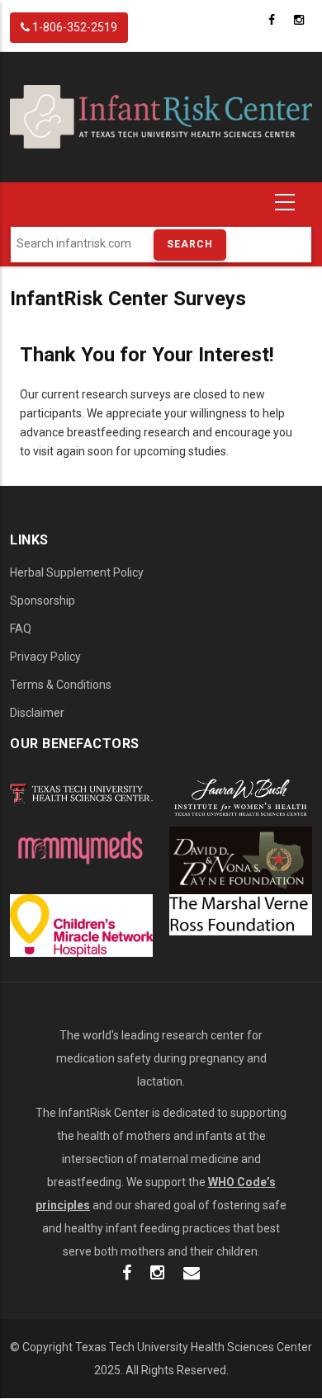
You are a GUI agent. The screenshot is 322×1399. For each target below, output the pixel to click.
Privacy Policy (45, 656)
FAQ (20, 628)
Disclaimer (37, 712)
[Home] (161, 116)
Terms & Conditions (60, 684)
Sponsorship (42, 600)
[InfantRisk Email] (191, 1274)
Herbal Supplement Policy (77, 572)
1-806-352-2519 (73, 27)
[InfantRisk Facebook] (126, 1274)
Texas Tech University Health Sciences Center (193, 1347)
